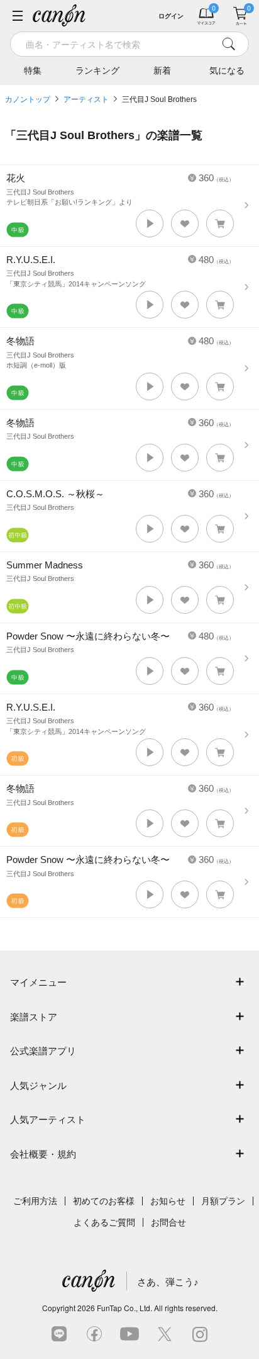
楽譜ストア (33, 1017)
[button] (149, 223)
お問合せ (168, 1222)
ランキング (97, 70)
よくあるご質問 (104, 1222)
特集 (32, 70)
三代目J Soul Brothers (159, 99)
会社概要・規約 (43, 1154)
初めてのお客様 (104, 1201)
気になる (227, 70)
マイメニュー (38, 982)
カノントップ (27, 99)
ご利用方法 (35, 1201)
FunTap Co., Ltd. (124, 1307)
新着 (162, 70)
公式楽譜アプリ (43, 1051)
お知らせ (167, 1201)
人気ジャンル (38, 1085)
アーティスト (86, 99)
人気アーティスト (47, 1119)
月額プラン (223, 1201)
